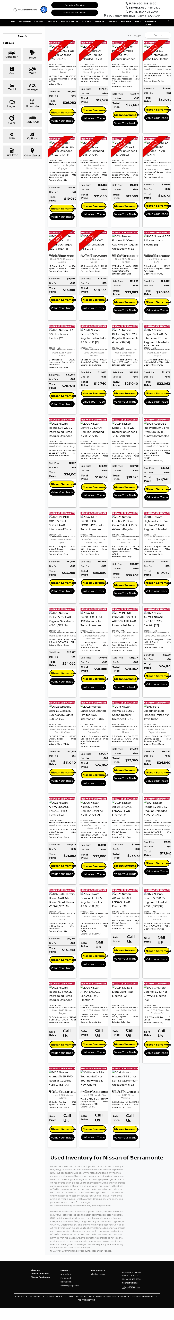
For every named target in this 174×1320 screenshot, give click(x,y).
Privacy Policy (54, 1296)
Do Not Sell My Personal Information (96, 1296)
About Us (35, 1270)
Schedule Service (74, 5)
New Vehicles (66, 1274)
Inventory (64, 1270)
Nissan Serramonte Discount (63, 112)
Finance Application (40, 1277)
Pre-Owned (65, 1278)
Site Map (69, 1296)
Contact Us (21, 1296)
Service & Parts (97, 1270)
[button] (43, 9)
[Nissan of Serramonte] (25, 9)
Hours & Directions (40, 1274)
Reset (21, 36)
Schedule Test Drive (74, 12)
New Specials (66, 1281)
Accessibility (37, 1296)
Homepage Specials (69, 1285)
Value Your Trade (62, 120)
